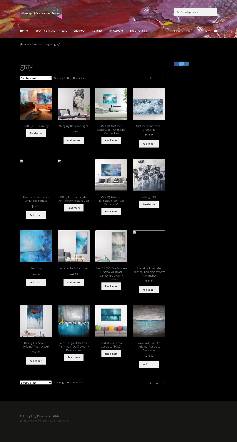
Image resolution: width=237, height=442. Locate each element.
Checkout (80, 30)
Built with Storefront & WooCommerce (45, 421)
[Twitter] (181, 64)
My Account (116, 30)
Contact (97, 30)
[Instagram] (186, 64)
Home (24, 30)
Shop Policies (138, 30)
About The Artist (44, 30)
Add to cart (73, 140)
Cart (64, 30)
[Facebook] (176, 64)
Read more (36, 133)
